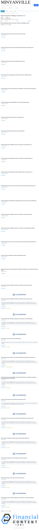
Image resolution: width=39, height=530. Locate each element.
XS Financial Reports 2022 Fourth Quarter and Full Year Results (13, 33)
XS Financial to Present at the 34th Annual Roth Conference (12, 477)
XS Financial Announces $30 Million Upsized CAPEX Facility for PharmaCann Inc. (16, 172)
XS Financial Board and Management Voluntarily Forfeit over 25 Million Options (16, 74)
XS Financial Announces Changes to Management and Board (13, 61)
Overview (2, 13)
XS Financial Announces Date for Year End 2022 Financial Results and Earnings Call (17, 47)
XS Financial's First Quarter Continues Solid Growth (11, 338)
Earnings (11, 427)
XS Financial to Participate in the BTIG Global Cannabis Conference (14, 457)
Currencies (8, 13)
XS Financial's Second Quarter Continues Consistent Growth (12, 130)
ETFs (11, 11)
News (5, 13)
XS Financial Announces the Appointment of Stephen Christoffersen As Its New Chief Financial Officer (19, 270)
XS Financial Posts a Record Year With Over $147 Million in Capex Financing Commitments (18, 88)
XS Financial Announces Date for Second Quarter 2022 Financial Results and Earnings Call (18, 241)
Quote (7, 20)
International (12, 13)
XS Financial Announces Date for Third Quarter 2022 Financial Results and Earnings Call (18, 185)
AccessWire (3, 308)
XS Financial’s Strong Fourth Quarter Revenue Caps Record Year (13, 399)
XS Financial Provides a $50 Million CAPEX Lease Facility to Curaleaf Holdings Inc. (17, 158)
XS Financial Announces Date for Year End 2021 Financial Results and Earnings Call (17, 418)
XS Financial (4, 306)
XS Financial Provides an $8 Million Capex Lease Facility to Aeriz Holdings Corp (16, 144)
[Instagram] (23, 525)
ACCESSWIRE (3, 64)
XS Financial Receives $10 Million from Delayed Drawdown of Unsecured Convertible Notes (18, 200)
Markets (3, 11)
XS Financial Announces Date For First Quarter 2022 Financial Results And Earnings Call (18, 357)
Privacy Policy (22, 522)
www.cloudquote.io (27, 519)
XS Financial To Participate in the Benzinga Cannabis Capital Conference (15, 438)
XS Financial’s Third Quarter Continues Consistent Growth (12, 117)
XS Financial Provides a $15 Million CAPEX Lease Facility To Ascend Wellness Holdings (18, 228)
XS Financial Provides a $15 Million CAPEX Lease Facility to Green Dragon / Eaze (16, 285)
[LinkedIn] (21, 525)
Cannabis (9, 308)
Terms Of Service (28, 522)
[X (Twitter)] (16, 525)
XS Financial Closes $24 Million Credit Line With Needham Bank (13, 255)
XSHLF (23, 15)
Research (29, 20)
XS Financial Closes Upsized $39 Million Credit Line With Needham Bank (15, 102)
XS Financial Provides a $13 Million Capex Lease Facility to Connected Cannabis (16, 214)
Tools (15, 11)
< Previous (2, 24)
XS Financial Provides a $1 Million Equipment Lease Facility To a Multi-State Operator (17, 497)
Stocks (7, 11)
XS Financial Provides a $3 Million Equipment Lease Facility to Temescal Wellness (16, 318)
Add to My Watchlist (15, 19)
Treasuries (16, 13)
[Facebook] (18, 525)
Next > (10, 24)
